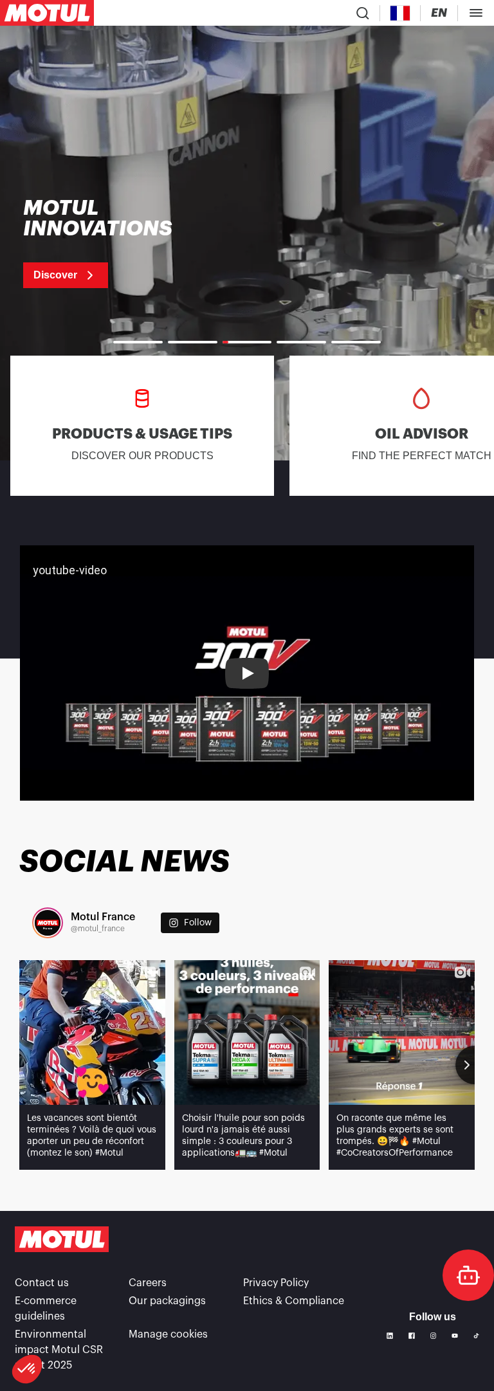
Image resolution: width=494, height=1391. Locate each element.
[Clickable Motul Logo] (47, 13)
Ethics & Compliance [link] (293, 1301)
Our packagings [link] (167, 1301)
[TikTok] (476, 1336)
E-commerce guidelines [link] (46, 1309)
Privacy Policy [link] (276, 1283)
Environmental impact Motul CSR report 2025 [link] (59, 1349)
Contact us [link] (42, 1283)
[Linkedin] (390, 1335)
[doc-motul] (468, 1275)
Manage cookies (168, 1334)
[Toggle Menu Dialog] (476, 13)
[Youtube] (455, 1335)
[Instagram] (433, 1335)
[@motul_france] (47, 923)
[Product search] (363, 12)
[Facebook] (411, 1335)
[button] (27, 1369)
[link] (114, 243)
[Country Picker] (400, 13)
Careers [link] (148, 1283)
